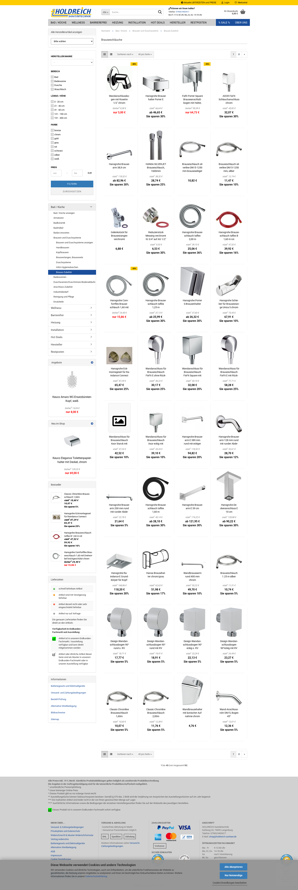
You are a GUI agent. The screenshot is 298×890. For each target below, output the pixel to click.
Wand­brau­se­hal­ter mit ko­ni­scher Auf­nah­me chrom (192, 713)
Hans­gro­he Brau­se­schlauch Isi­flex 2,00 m (192, 236)
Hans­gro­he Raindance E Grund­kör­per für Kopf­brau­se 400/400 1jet (119, 577)
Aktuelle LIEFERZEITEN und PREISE (199, 2)
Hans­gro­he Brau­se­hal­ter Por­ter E (156, 98)
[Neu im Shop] (92, 423)
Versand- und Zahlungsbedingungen (68, 692)
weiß (56, 159)
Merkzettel (242, 2)
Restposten (199, 22)
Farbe (54, 124)
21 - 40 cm (59, 106)
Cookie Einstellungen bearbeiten (230, 882)
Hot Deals (158, 22)
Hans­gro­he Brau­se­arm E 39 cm (192, 506)
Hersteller (177, 22)
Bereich (55, 71)
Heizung (117, 22)
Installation (137, 22)
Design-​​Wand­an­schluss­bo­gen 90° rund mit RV (155, 644)
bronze (57, 130)
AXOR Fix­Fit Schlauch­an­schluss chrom (229, 99)
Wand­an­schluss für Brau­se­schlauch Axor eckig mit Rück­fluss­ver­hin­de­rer (156, 440)
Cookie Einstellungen (61, 859)
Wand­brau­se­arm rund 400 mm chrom (192, 576)
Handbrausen (62, 247)
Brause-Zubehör (64, 272)
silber (57, 155)
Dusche (58, 85)
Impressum (56, 855)
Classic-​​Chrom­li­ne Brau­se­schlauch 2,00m (155, 713)
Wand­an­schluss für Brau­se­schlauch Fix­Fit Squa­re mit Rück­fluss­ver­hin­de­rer (192, 372)
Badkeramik (59, 223)
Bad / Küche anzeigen (64, 213)
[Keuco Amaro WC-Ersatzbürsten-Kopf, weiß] (72, 380)
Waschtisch (60, 89)
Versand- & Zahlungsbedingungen (67, 827)
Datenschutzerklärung (96, 876)
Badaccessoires (61, 232)
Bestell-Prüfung (58, 699)
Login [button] (226, 2)
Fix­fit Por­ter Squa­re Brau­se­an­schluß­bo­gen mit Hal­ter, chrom (192, 100)
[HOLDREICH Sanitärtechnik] (73, 12)
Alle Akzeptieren (234, 866)
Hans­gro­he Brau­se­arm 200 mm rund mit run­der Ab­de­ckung (119, 508)
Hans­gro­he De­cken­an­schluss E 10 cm (229, 508)
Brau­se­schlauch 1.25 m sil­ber (229, 575)
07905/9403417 (182, 12)
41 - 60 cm (59, 110)
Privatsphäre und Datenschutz (65, 831)
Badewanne (60, 81)
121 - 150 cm (60, 114)
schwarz (58, 150)
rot (55, 146)
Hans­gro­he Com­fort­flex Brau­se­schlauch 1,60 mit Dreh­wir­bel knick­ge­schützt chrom (119, 304)
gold (56, 138)
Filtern (72, 184)
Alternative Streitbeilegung (63, 706)
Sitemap (55, 719)
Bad (56, 77)
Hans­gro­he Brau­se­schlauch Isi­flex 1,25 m (156, 304)
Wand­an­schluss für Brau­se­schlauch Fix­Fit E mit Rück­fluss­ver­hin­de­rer (229, 372)
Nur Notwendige (233, 875)
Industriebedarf (60, 292)
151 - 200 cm (60, 118)
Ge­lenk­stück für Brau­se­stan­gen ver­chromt (119, 236)
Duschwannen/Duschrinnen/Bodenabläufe (74, 282)
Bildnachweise (58, 712)
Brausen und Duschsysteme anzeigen (74, 242)
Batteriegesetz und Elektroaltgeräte (68, 686)
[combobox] (125, 54)
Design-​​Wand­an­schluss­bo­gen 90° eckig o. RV (192, 644)
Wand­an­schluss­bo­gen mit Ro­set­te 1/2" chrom (119, 99)
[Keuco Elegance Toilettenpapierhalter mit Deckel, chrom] (72, 441)
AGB (53, 851)
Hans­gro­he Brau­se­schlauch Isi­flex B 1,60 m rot (229, 236)
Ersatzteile (58, 301)
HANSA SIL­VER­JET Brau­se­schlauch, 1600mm (156, 167)
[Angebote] (92, 362)
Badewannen (59, 277)
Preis (54, 167)
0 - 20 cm (58, 101)
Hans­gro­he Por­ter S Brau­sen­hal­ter (192, 302)
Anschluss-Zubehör (63, 287)
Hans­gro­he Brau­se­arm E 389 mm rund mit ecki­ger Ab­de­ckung (192, 440)
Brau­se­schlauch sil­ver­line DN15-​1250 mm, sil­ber (229, 167)
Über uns (241, 22)
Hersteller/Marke (61, 56)
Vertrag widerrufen (60, 839)
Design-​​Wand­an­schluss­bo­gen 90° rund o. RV (119, 644)
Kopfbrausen (62, 252)
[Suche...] (160, 12)
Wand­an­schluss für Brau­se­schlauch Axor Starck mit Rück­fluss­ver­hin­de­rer (119, 440)
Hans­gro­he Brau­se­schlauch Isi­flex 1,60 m (156, 508)
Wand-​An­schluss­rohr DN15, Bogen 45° (229, 713)
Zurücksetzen (72, 191)
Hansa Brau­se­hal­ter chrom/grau (155, 575)
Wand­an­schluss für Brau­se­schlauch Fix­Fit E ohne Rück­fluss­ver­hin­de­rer (156, 372)
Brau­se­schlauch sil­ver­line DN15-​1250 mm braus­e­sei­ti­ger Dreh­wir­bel (192, 168)
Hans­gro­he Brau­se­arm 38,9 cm (119, 166)
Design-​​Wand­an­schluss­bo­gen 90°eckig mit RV (229, 644)
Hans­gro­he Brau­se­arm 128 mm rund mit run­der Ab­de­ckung (229, 440)
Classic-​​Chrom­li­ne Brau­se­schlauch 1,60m (119, 713)
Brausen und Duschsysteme (67, 237)
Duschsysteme (63, 262)
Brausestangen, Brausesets (69, 257)
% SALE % (224, 22)
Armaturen (58, 218)
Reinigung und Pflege (63, 296)
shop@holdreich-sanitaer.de (222, 836)
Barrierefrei (98, 22)
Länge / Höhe (58, 96)
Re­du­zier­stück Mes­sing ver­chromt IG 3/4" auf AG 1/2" (156, 236)
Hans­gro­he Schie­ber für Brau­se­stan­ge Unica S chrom (229, 304)
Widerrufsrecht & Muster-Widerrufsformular (72, 835)
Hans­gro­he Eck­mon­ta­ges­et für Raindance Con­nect (119, 372)
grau (56, 142)
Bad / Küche (59, 22)
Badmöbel (58, 228)
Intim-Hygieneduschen (67, 267)
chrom (57, 134)
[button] (104, 54)
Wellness (78, 22)
